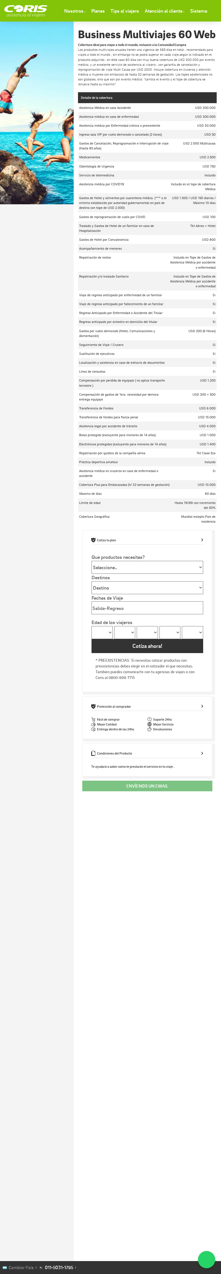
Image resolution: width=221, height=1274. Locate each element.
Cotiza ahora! (147, 645)
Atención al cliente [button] (163, 10)
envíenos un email (147, 786)
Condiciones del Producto (114, 753)
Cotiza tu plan (106, 540)
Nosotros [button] (73, 10)
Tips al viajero (124, 10)
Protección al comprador (114, 706)
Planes (98, 10)
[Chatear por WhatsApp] (206, 1259)
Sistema (198, 10)
